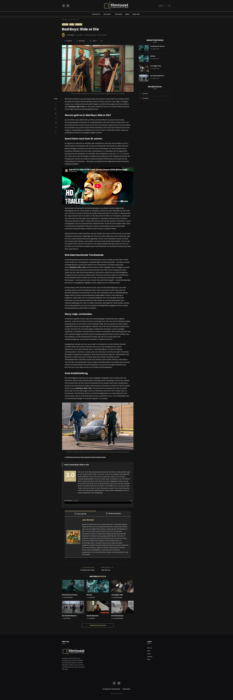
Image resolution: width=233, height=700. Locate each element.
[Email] (56, 123)
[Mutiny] (98, 586)
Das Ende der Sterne (69, 595)
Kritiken (107, 14)
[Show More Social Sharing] (101, 41)
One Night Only (117, 595)
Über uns (136, 14)
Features (118, 14)
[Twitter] (56, 113)
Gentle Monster (92, 616)
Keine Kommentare (91, 35)
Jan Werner (71, 35)
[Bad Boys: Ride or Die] (98, 68)
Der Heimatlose (117, 616)
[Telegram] (56, 127)
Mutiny (89, 595)
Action (65, 24)
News (127, 14)
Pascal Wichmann (118, 618)
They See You (105, 570)
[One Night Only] (122, 586)
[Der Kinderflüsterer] (73, 607)
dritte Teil (119, 154)
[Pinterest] (56, 118)
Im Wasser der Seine (87, 570)
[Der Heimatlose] (122, 607)
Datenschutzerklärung (111, 689)
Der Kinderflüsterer (69, 616)
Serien (149, 654)
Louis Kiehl (92, 597)
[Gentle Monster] (98, 607)
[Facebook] (56, 104)
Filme (71, 24)
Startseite (96, 14)
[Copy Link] (56, 132)
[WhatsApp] (56, 109)
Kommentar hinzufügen (98, 625)
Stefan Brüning (68, 597)
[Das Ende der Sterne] (73, 586)
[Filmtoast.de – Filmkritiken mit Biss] (116, 6)
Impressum (126, 689)
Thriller (78, 24)
